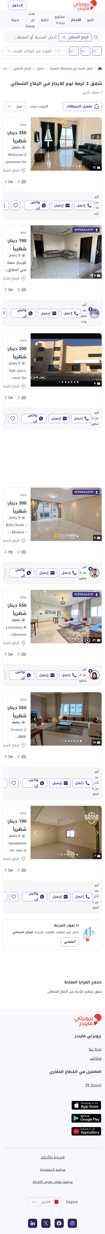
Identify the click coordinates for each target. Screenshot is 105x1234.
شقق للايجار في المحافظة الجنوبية (71, 68)
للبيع (90, 20)
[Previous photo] (35, 144)
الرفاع (40, 68)
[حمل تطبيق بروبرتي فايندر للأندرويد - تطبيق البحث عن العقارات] (86, 1118)
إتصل (81, 205)
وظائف (95, 1058)
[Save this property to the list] (15, 205)
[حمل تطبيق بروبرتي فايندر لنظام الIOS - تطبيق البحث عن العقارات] (86, 1105)
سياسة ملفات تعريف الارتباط (53, 1182)
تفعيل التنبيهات (79, 106)
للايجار (76, 20)
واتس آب (35, 205)
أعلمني (69, 942)
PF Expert (93, 1085)
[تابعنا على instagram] (72, 1223)
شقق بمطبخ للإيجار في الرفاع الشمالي (74, 991)
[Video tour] (87, 640)
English (72, 1201)
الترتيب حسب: (38, 106)
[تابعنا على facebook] (59, 1223)
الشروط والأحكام (52, 1157)
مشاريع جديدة (60, 20)
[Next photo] (97, 144)
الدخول (17, 5)
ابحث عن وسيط (30, 20)
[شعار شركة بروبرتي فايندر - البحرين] (85, 5)
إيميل (58, 205)
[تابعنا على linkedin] (32, 1223)
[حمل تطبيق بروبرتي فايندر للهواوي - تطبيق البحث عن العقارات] (86, 1131)
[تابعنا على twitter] (45, 1223)
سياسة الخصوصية (52, 1169)
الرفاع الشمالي (78, 37)
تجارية (45, 20)
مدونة (15, 20)
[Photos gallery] (66, 144)
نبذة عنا (95, 1049)
